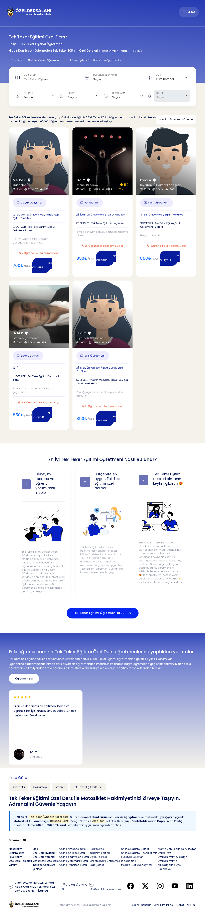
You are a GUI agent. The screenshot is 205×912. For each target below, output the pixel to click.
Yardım (13, 865)
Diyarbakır (18, 787)
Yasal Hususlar (141, 905)
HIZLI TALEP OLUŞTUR (42, 265)
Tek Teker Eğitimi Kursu (87, 787)
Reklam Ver (164, 869)
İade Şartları (97, 865)
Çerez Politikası (186, 905)
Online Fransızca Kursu (73, 865)
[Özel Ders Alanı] (29, 11)
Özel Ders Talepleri (20, 861)
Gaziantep (40, 787)
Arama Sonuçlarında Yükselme (177, 849)
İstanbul (60, 787)
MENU (191, 12)
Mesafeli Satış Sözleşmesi (105, 861)
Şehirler (37, 869)
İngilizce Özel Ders (44, 865)
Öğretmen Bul (24, 678)
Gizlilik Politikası (163, 905)
